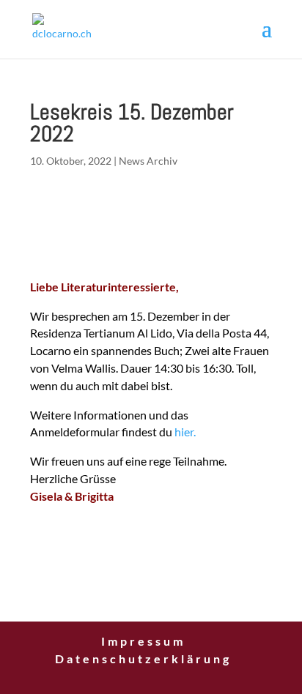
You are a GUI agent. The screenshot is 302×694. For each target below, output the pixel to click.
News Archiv (148, 160)
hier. (185, 432)
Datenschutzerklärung (143, 658)
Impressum (143, 641)
